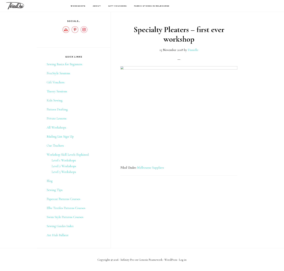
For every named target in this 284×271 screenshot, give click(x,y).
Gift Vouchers (55, 82)
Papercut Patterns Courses (63, 199)
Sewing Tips (54, 190)
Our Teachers (55, 146)
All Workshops (56, 128)
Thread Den (21, 5)
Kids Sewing (54, 100)
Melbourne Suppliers (150, 168)
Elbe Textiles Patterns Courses (66, 208)
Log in (183, 259)
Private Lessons (56, 118)
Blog (50, 181)
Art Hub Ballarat (58, 235)
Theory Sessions (57, 91)
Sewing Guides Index (60, 226)
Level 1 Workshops (64, 160)
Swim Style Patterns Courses (65, 217)
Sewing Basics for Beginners (64, 64)
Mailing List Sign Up (60, 137)
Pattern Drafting (57, 109)
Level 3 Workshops (64, 172)
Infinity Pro (127, 259)
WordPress (170, 259)
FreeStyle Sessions (58, 73)
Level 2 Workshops (64, 166)
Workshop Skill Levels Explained (68, 155)
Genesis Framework (151, 259)
